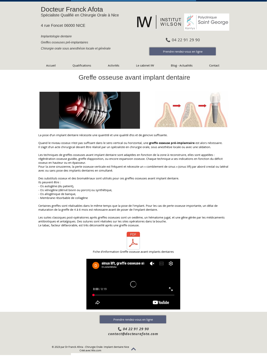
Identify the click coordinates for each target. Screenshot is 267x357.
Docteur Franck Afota (72, 9)
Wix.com (96, 350)
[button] (89, 110)
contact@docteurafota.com (133, 333)
